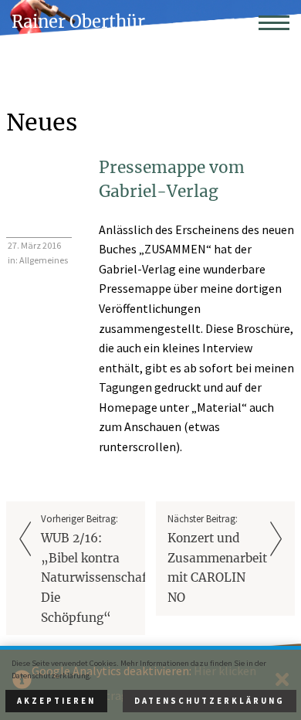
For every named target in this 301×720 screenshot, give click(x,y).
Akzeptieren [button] (56, 701)
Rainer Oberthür (78, 22)
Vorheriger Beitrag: (93, 568)
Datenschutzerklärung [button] (209, 701)
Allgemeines (43, 260)
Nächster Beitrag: (217, 558)
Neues (41, 122)
